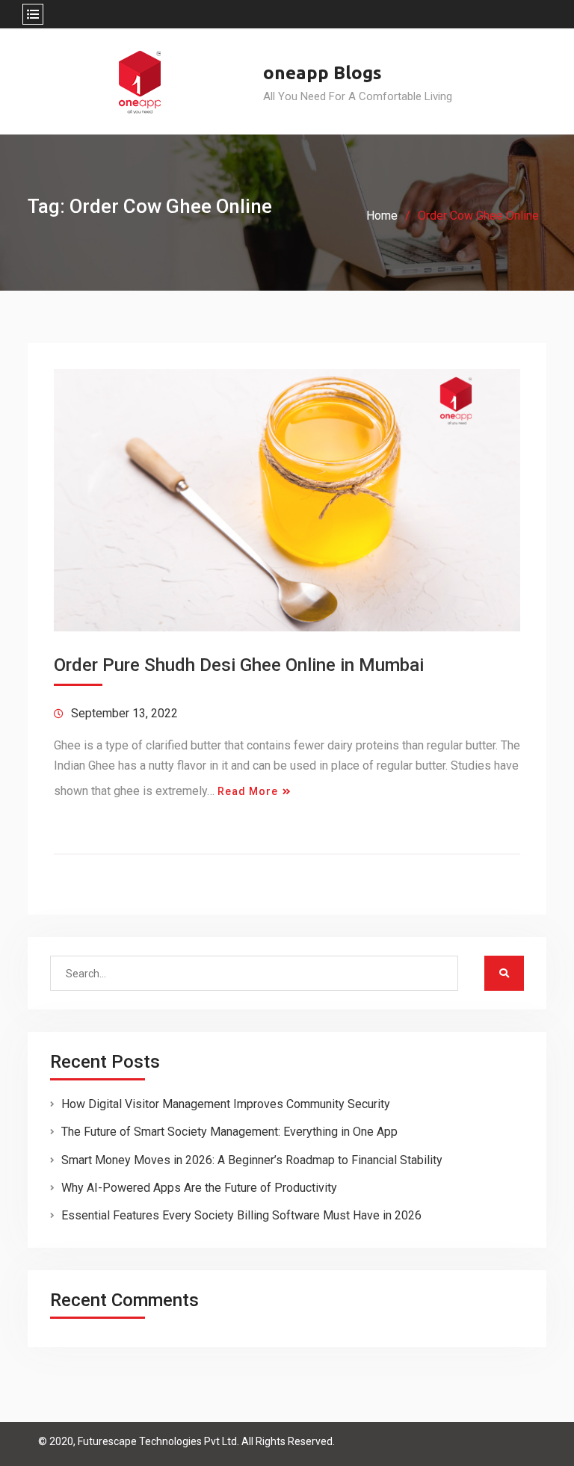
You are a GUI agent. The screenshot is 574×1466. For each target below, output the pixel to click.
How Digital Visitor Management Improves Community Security (225, 1104)
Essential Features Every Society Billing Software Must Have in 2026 (241, 1215)
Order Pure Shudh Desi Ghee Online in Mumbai (239, 665)
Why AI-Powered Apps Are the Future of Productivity (199, 1188)
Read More (247, 791)
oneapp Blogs (322, 73)
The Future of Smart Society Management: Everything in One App (229, 1132)
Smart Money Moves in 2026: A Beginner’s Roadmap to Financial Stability (251, 1160)
